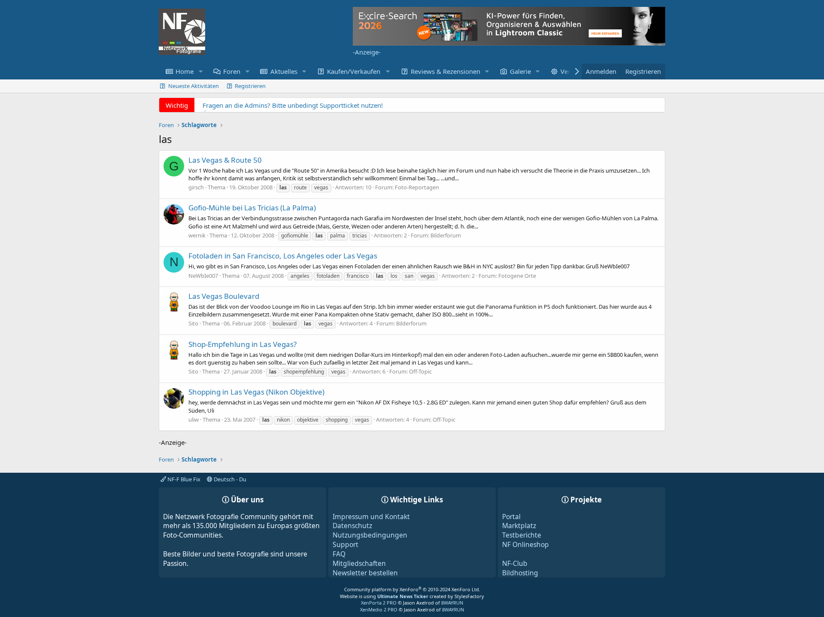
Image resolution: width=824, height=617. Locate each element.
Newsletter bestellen (365, 572)
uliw (193, 419)
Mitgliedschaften (359, 563)
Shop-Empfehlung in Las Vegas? (242, 344)
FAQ (339, 554)
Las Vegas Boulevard (223, 296)
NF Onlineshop (525, 544)
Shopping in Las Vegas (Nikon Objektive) (256, 392)
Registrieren (250, 86)
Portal (511, 516)
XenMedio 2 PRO (378, 609)
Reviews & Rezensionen (445, 71)
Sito (193, 323)
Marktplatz (519, 525)
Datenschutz (352, 525)
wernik (197, 235)
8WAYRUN (452, 602)
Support (345, 544)
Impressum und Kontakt (371, 516)
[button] (200, 71)
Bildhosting (520, 572)
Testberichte (521, 535)
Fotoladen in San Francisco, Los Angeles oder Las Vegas (282, 256)
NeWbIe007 (203, 276)
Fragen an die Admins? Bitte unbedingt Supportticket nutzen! (293, 105)
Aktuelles (283, 71)
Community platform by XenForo (412, 589)
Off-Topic (420, 371)
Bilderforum (445, 235)
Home (185, 71)
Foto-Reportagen (417, 187)
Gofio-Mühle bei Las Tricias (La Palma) (252, 208)
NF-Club (514, 563)
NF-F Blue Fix (183, 479)
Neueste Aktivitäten (193, 86)
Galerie (520, 71)
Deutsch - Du (229, 479)
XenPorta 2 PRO (379, 602)
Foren (231, 71)
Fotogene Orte (517, 276)
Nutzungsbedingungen (370, 535)
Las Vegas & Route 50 (225, 160)
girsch (196, 187)
